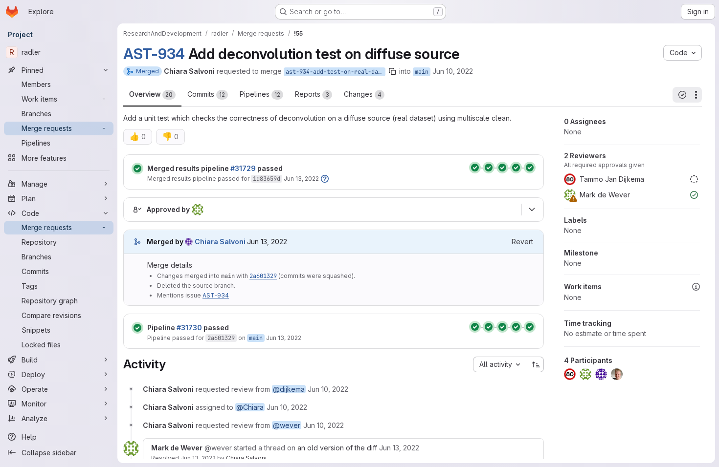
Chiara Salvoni (246, 458)
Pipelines (260, 94)
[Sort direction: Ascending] (536, 364)
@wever (286, 425)
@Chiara (250, 407)
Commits (206, 94)
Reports (312, 94)
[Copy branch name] (392, 71)
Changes (363, 94)
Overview (151, 94)
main (421, 72)
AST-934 (154, 54)
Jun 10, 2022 (452, 71)
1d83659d (266, 179)
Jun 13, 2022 (301, 178)
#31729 (243, 168)
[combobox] (500, 364)
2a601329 (263, 276)
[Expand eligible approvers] (532, 209)
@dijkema (289, 389)
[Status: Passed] (137, 168)
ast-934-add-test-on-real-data (335, 72)
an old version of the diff (337, 448)
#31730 (189, 327)
